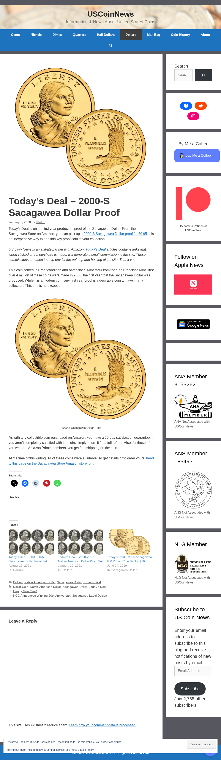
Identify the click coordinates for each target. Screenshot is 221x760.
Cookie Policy (85, 749)
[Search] (203, 75)
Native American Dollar (39, 582)
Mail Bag (153, 34)
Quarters (79, 34)
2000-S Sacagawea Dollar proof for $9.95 (115, 234)
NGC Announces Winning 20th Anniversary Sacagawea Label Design (60, 595)
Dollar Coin (20, 586)
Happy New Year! (25, 591)
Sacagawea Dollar (69, 582)
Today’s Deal (95, 249)
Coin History (180, 34)
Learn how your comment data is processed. (102, 725)
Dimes (57, 34)
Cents (15, 34)
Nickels (36, 34)
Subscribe (190, 688)
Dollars (130, 34)
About (205, 34)
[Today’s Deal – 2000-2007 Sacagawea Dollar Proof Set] (31, 542)
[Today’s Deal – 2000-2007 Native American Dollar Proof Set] (80, 542)
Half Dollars (106, 34)
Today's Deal (92, 582)
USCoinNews (110, 14)
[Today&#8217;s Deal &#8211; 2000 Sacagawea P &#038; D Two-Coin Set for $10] (129, 542)
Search (181, 66)
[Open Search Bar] (110, 45)
